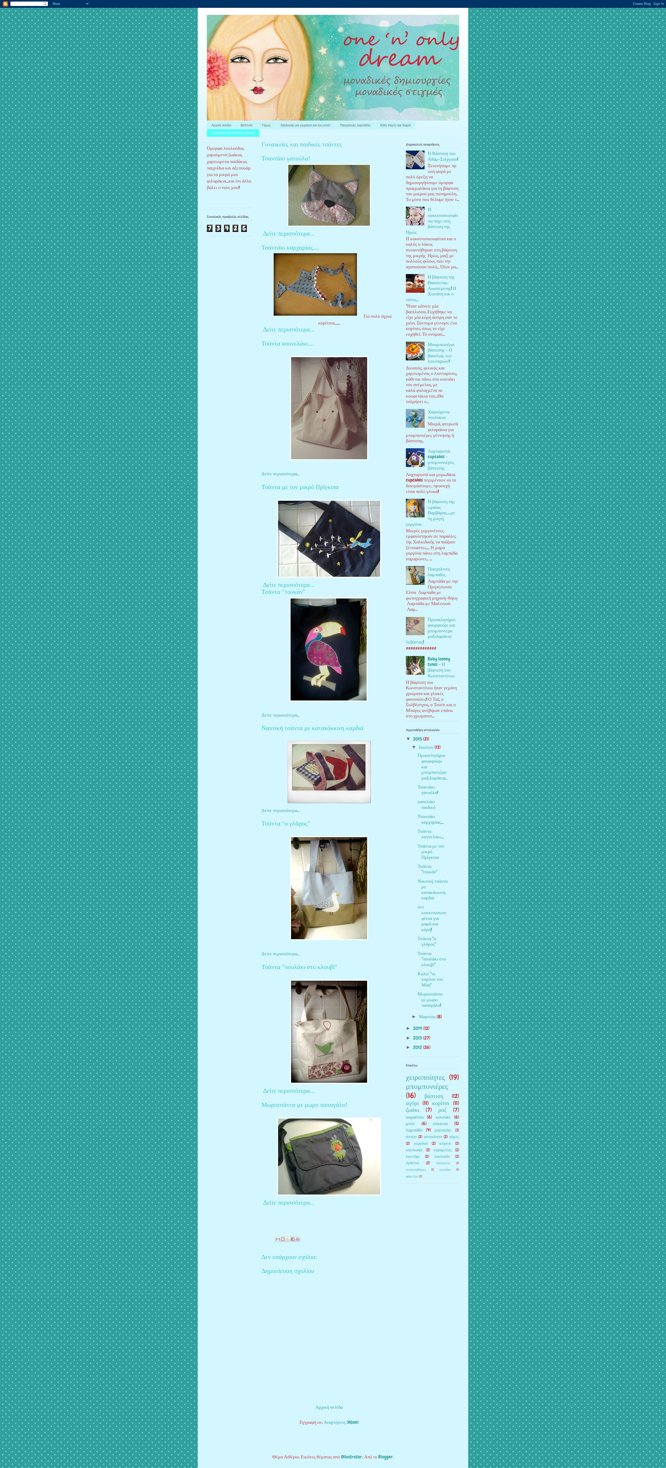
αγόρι (412, 1103)
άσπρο (411, 1136)
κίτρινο (445, 1143)
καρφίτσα (415, 1117)
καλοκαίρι (414, 1150)
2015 (418, 739)
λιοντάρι (413, 1156)
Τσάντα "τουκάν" (283, 591)
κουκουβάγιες (416, 1169)
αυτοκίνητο (433, 1136)
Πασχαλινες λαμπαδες (439, 571)
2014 (418, 1028)
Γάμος (266, 125)
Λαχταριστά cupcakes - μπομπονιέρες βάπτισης (441, 459)
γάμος (454, 1136)
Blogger (385, 1457)
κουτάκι (443, 1117)
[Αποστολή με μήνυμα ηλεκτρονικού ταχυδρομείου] (277, 1239)
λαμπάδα (414, 1130)
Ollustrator (351, 1457)
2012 (418, 1047)
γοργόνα (421, 1143)
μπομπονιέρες (427, 1086)
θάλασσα (443, 1163)
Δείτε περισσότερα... (288, 233)
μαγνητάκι (442, 1130)
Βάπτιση (246, 125)
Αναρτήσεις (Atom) (341, 1422)
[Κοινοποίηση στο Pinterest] (297, 1239)
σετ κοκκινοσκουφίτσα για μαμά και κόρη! (432, 918)
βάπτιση (434, 1096)
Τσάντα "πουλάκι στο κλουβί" (299, 967)
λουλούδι (442, 1156)
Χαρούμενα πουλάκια (439, 414)
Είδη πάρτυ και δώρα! (395, 125)
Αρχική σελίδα (221, 125)
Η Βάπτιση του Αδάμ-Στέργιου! (443, 156)
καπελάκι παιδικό (427, 804)
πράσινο (412, 1163)
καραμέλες (443, 1150)
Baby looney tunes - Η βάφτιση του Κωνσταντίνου (441, 667)
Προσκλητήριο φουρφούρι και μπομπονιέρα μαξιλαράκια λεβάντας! (431, 630)
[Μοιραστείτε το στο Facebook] (292, 1239)
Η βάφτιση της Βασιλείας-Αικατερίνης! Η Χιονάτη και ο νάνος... (431, 288)
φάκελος (412, 1176)
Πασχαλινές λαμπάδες (355, 125)
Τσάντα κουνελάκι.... (287, 343)
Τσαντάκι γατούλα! (285, 158)
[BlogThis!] (282, 1239)
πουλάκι (445, 1169)
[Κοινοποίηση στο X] (287, 1239)
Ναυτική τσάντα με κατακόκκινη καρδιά (312, 728)
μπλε (410, 1123)
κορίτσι (440, 1103)
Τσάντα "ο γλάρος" (285, 823)
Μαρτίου (428, 1016)
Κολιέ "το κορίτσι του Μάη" (430, 979)
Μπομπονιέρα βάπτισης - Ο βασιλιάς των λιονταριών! (441, 352)
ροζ (442, 1110)
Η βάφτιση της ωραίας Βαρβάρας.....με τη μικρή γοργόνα (430, 512)
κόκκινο (440, 1123)
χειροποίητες (425, 1077)
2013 (418, 1038)
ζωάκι (412, 1110)
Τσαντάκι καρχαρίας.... (290, 247)
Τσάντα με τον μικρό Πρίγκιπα (300, 487)
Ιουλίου (426, 747)
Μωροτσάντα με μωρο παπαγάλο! (304, 1104)
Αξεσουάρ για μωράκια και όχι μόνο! (305, 125)
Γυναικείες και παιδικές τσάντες (233, 133)
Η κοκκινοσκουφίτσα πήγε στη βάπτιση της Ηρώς (432, 220)
